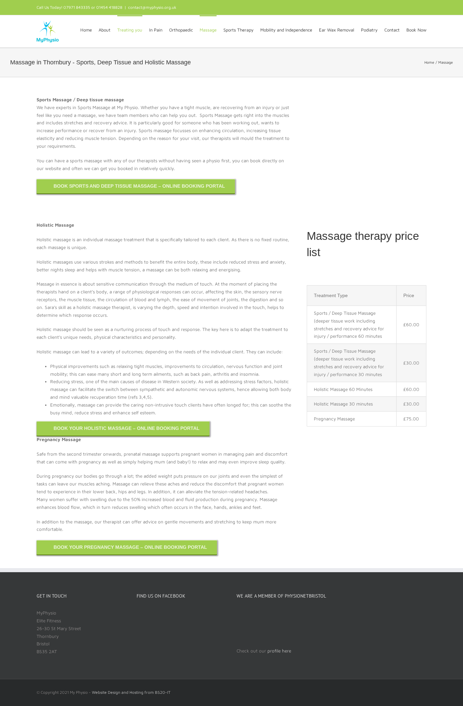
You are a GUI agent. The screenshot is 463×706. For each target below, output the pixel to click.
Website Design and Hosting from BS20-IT (131, 692)
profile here (278, 650)
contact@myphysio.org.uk (152, 7)
